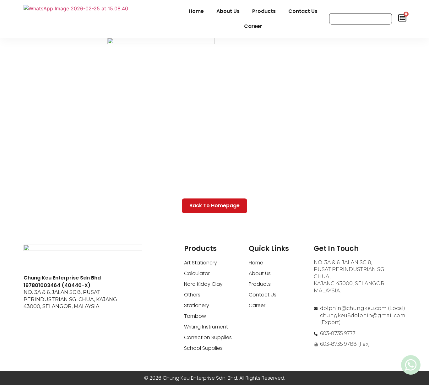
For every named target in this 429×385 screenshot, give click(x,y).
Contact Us (303, 11)
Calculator (197, 273)
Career (253, 26)
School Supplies (203, 348)
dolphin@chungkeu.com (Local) (362, 308)
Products (264, 11)
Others (192, 294)
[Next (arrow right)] (418, 192)
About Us (228, 11)
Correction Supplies (208, 337)
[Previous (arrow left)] (11, 192)
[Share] (422, 7)
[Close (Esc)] (408, 7)
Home (196, 11)
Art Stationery (200, 262)
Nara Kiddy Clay (203, 284)
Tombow (195, 316)
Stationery (196, 305)
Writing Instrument (206, 326)
